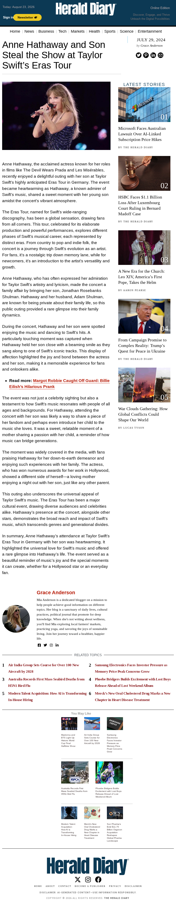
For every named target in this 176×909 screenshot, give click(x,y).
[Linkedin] (153, 55)
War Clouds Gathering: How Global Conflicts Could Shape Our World (143, 414)
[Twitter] (138, 55)
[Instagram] (51, 645)
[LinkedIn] (57, 645)
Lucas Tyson (133, 427)
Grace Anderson (152, 45)
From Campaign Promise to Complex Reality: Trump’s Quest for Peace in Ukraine (142, 345)
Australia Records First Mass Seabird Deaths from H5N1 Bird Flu (74, 791)
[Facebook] (39, 645)
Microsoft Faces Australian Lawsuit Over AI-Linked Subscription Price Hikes (142, 134)
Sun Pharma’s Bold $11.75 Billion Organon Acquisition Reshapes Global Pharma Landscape (114, 832)
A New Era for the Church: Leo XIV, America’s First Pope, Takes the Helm (141, 277)
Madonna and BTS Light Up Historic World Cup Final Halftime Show (68, 740)
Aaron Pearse (134, 290)
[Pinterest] (146, 55)
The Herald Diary (138, 147)
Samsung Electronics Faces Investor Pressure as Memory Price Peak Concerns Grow (114, 743)
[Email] (160, 55)
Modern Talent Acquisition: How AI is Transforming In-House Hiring (68, 829)
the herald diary (116, 898)
